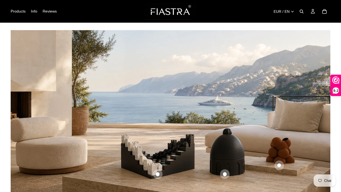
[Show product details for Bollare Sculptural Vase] (279, 165)
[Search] (301, 11)
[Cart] (324, 11)
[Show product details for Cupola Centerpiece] (225, 174)
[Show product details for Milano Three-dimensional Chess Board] (158, 174)
